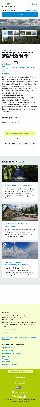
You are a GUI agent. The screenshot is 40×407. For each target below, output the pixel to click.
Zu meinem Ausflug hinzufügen (22, 133)
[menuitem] (34, 4)
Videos (5, 359)
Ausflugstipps (12, 49)
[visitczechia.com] (19, 396)
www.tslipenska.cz (9, 329)
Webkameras (7, 350)
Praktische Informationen (12, 353)
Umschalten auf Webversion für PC (20, 371)
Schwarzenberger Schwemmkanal (18, 185)
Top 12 (4, 49)
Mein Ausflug (9, 348)
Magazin (5, 356)
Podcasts (6, 362)
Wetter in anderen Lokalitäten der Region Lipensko (19, 338)
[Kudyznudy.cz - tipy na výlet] (20, 392)
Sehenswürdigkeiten (9, 50)
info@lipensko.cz (9, 333)
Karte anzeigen (19, 67)
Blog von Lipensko (9, 364)
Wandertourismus (24, 49)
